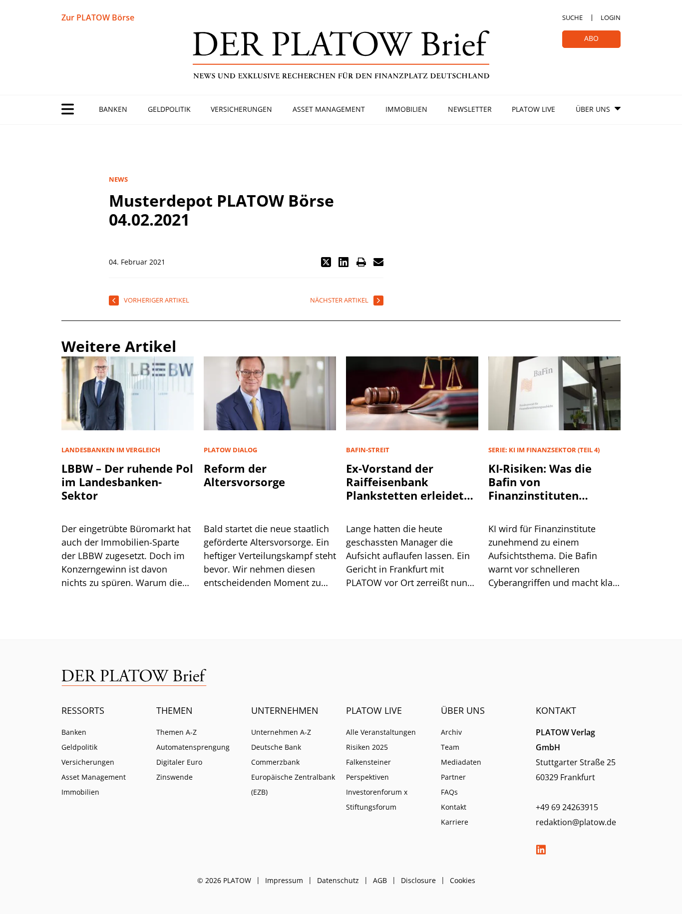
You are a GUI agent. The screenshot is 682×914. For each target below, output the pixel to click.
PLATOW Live (533, 109)
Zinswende (174, 777)
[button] (326, 262)
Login (611, 17)
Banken (113, 109)
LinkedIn (541, 850)
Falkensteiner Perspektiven (368, 769)
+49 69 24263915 (567, 807)
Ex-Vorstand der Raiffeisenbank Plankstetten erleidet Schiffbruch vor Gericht (409, 488)
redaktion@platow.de (576, 822)
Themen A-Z (176, 732)
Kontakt (453, 807)
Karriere (454, 822)
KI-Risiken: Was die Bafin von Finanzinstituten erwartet (540, 488)
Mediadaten (461, 762)
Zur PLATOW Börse (97, 17)
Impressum (284, 880)
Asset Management (329, 109)
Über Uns (593, 109)
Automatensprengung (193, 747)
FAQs (449, 792)
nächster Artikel (339, 300)
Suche (572, 17)
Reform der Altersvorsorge (244, 475)
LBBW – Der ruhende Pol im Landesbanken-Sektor (127, 482)
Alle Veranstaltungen (381, 732)
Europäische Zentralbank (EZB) (293, 784)
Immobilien (406, 109)
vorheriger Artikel (156, 300)
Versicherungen (241, 109)
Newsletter (470, 109)
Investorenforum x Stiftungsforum (376, 799)
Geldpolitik (169, 109)
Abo (591, 38)
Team (450, 747)
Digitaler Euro (179, 762)
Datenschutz (338, 880)
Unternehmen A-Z (281, 732)
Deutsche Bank (276, 747)
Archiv (451, 732)
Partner (453, 777)
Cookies (462, 880)
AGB (380, 880)
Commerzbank (275, 762)
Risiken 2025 (367, 747)
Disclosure (418, 880)
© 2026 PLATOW (224, 880)
